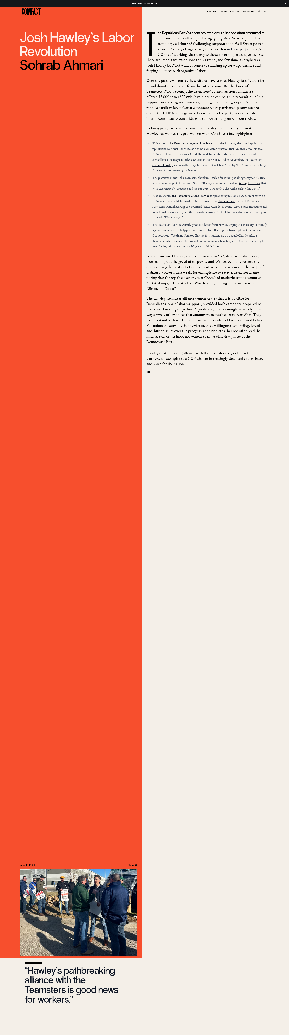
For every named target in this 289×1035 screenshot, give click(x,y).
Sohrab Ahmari (61, 65)
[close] (285, 3)
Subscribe (248, 11)
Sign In (262, 11)
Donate (234, 11)
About (223, 11)
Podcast (211, 11)
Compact (31, 12)
